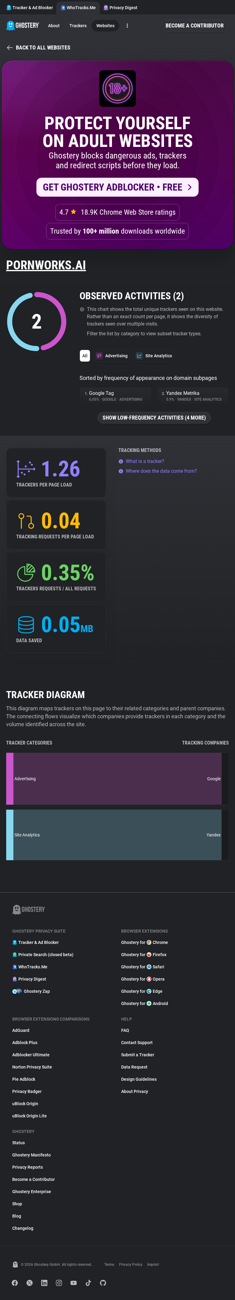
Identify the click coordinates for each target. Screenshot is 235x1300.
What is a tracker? (145, 461)
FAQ (125, 1030)
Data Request (134, 1067)
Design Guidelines (139, 1079)
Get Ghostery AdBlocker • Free (112, 187)
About (54, 25)
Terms (109, 1264)
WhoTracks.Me (81, 7)
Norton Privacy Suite (32, 1067)
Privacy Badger (27, 1091)
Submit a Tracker (137, 1054)
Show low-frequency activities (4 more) (154, 417)
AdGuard (20, 1030)
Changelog (22, 1228)
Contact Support (137, 1042)
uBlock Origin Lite (29, 1115)
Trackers (78, 25)
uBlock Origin (25, 1103)
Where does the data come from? (161, 471)
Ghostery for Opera (143, 979)
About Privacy (134, 1091)
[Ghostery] (22, 26)
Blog (16, 1216)
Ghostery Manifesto (31, 1155)
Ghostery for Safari (142, 966)
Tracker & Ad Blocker (33, 7)
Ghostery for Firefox (143, 954)
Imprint (153, 1264)
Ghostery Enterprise (31, 1191)
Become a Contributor (195, 25)
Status (18, 1142)
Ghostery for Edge (141, 991)
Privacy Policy (130, 1264)
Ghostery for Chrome (144, 942)
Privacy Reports (27, 1167)
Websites (105, 25)
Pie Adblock (23, 1079)
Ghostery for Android (144, 1003)
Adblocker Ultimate (31, 1054)
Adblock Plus (24, 1042)
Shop (17, 1203)
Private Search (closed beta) (45, 954)
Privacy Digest (123, 7)
